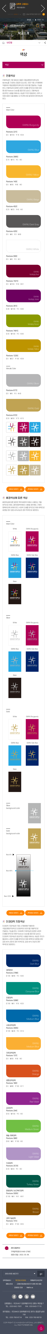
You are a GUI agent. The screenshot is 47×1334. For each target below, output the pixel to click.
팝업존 (29, 20)
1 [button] (8, 14)
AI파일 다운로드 (14, 489)
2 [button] (9, 14)
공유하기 (44, 43)
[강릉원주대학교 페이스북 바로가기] (14, 1296)
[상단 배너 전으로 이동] (4, 8)
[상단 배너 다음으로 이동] (43, 8)
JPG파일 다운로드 (33, 489)
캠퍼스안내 (9, 1284)
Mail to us (30, 1287)
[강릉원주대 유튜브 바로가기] (33, 1296)
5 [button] (16, 14)
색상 (7, 65)
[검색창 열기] (37, 25)
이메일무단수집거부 (36, 1280)
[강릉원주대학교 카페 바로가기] (20, 1296)
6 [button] (18, 14)
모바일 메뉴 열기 (43, 26)
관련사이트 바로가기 (11, 1274)
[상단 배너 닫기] (43, 14)
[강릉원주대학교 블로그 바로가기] (26, 1296)
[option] (23, 6)
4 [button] (12, 14)
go (41, 1273)
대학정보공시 (7, 1280)
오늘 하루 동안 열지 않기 (33, 14)
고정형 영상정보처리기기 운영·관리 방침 (29, 1284)
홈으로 (3, 43)
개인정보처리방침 (20, 1280)
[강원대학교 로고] (14, 26)
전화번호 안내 (18, 1287)
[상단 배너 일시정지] (20, 14)
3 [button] (11, 14)
